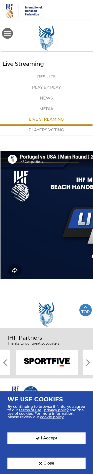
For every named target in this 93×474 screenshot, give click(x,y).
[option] (46, 362)
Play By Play (46, 87)
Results (46, 76)
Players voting (46, 130)
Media (46, 108)
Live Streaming (46, 119)
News (46, 98)
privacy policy (56, 410)
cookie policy (52, 417)
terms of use (30, 410)
